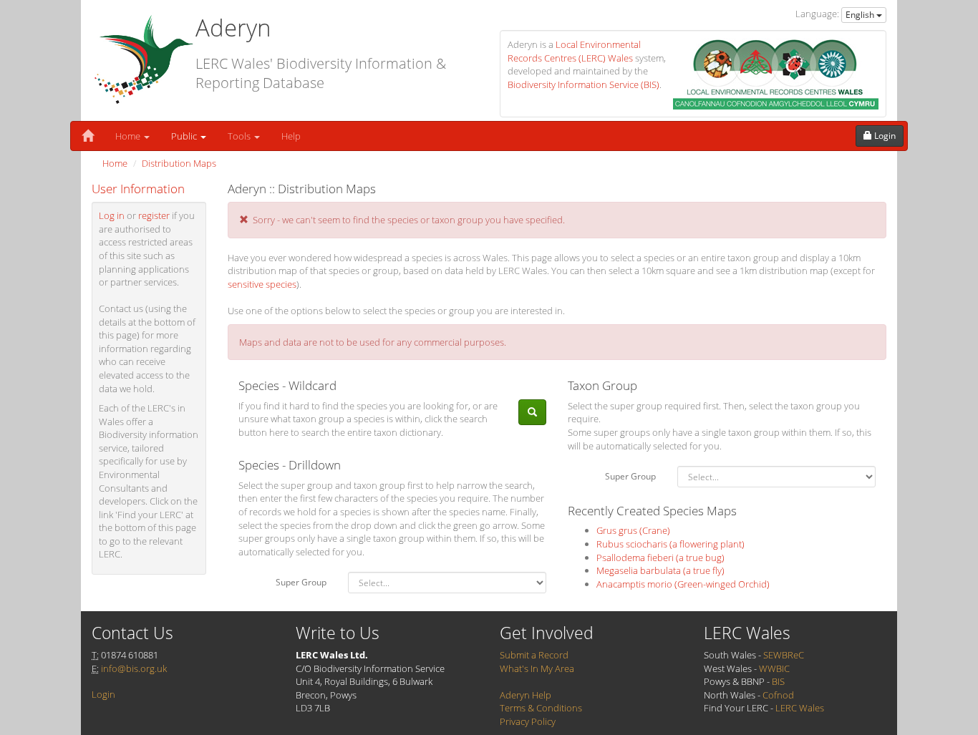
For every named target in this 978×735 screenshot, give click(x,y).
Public (185, 136)
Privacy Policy (528, 721)
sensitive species (262, 284)
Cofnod (778, 694)
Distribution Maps (179, 163)
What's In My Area (537, 668)
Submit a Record (534, 654)
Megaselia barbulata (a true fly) (660, 570)
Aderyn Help (525, 694)
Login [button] (884, 136)
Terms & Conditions (541, 707)
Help (291, 136)
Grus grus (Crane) (633, 530)
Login (103, 694)
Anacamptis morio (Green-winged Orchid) (683, 584)
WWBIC (774, 668)
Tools (240, 136)
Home (128, 136)
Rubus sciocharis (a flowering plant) (670, 543)
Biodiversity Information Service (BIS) (583, 84)
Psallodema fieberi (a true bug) (660, 557)
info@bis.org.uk (134, 668)
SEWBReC (783, 654)
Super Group (301, 582)
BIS (778, 681)
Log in (112, 215)
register (154, 215)
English (861, 15)
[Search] (532, 412)
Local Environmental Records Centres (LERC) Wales (574, 51)
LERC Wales (799, 707)
